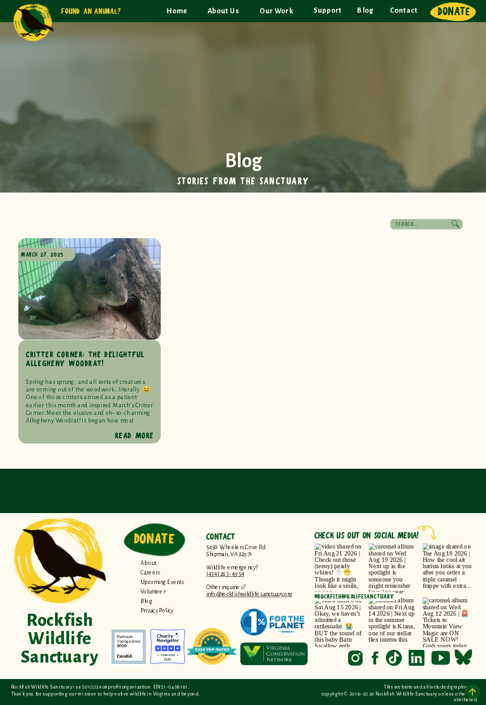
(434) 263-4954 (225, 574)
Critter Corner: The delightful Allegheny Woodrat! (85, 358)
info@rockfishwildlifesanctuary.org (249, 594)
